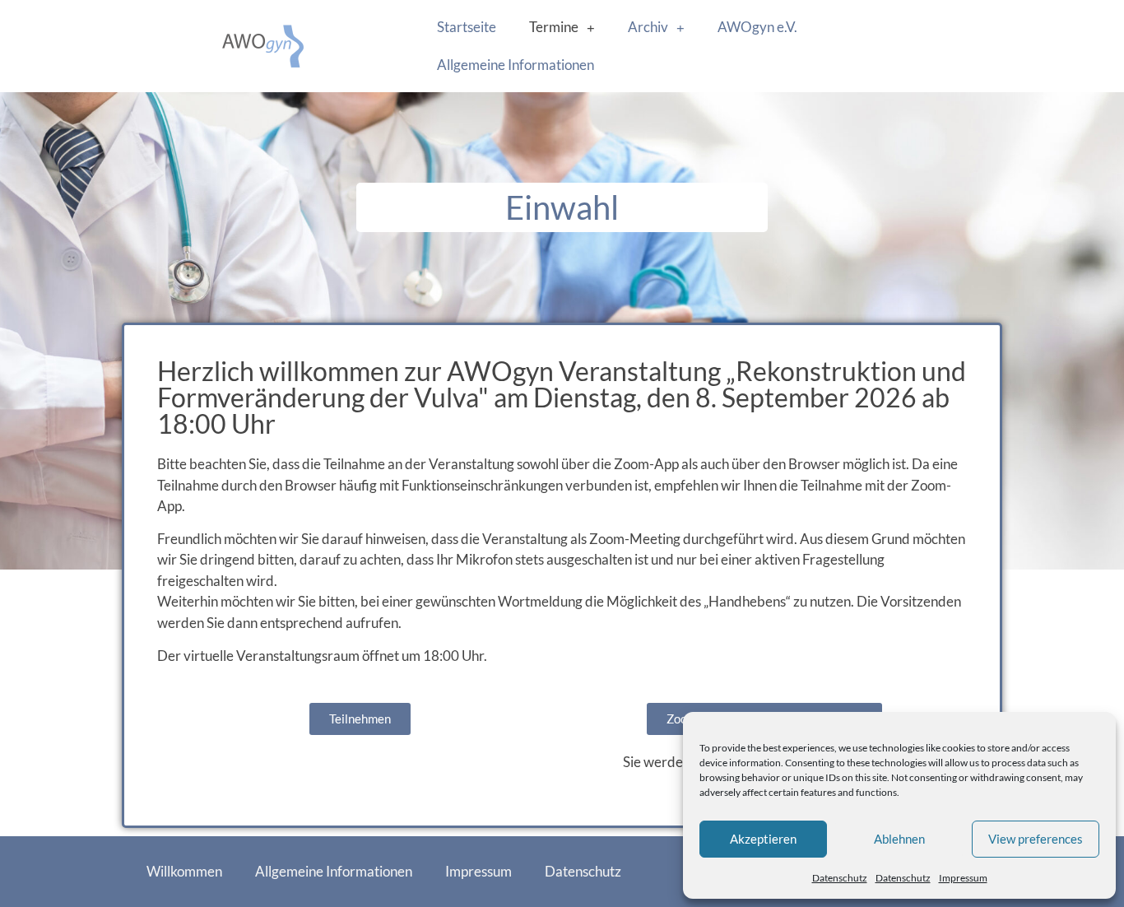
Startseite (466, 26)
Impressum (963, 878)
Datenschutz (839, 878)
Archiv (648, 26)
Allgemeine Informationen (515, 64)
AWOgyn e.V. (757, 26)
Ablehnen (899, 838)
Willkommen (184, 871)
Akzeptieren (763, 838)
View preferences (1035, 838)
